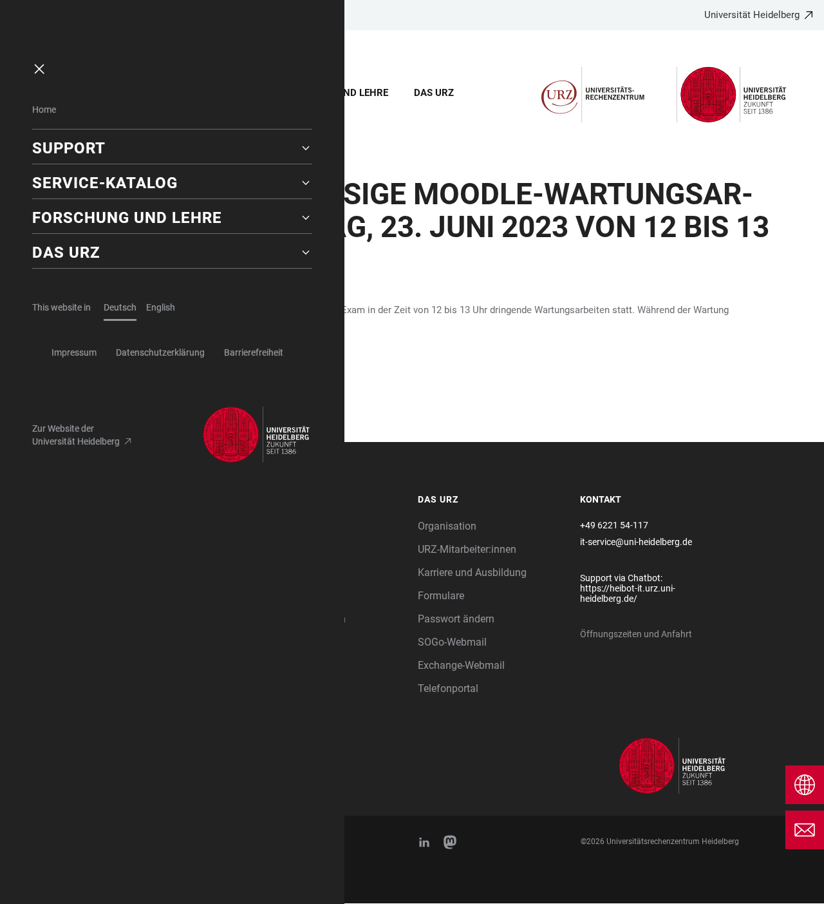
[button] (172, 148)
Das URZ (434, 93)
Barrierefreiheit (253, 352)
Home (44, 109)
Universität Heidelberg (752, 15)
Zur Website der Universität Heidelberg (76, 435)
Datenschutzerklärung (160, 352)
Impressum (74, 352)
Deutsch (120, 307)
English (160, 307)
